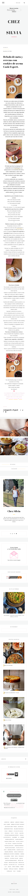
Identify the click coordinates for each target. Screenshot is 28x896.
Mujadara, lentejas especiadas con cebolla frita (14, 616)
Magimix (22, 837)
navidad (22, 853)
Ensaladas (7, 833)
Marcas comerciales (18, 851)
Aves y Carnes (7, 824)
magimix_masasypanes (10, 847)
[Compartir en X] (22, 410)
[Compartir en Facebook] (20, 410)
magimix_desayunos (9, 845)
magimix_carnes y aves (10, 841)
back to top (14, 883)
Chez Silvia (13, 803)
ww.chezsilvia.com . (19, 807)
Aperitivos (6, 822)
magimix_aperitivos (9, 839)
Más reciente (14, 468)
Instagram (15, 398)
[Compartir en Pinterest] (3, 412)
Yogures (19, 871)
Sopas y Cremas (15, 866)
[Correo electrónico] (5, 412)
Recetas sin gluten (13, 862)
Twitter (20, 398)
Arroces (12, 822)
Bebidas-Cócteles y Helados (17, 824)
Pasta (16, 856)
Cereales (11, 831)
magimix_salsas (20, 849)
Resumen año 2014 (13, 864)
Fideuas (17, 833)
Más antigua (12, 464)
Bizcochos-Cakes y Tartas (11, 826)
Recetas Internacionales (11, 860)
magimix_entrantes (19, 845)
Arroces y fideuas (19, 822)
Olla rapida (7, 856)
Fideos (12, 833)
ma (19, 837)
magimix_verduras (9, 851)
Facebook (11, 398)
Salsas (9, 866)
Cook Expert (17, 168)
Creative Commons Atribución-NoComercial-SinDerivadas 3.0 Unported (14, 805)
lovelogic (17, 892)
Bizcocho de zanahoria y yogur (11, 692)
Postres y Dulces (14, 858)
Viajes (14, 871)
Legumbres (14, 837)
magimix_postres (7, 51)
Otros (12, 856)
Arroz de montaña (8, 665)
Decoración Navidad (18, 831)
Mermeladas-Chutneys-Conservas (12, 853)
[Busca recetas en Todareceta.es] (14, 791)
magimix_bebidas (19, 839)
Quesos (21, 858)
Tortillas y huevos (13, 868)
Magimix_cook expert (17, 843)
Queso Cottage (7, 720)
